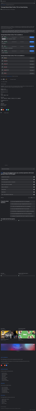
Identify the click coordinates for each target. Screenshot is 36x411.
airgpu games (3, 376)
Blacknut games (4, 378)
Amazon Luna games (4, 377)
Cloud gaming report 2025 (5, 392)
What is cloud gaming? (5, 388)
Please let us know (9, 76)
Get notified (31, 64)
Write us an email (4, 403)
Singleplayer (19, 98)
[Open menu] (34, 1)
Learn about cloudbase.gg (5, 363)
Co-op (2, 98)
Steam (2, 101)
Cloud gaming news (4, 390)
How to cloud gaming (5, 387)
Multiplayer (9, 98)
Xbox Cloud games (4, 379)
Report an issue (4, 400)
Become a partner (4, 401)
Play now (32, 37)
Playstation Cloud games (5, 380)
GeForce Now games (4, 374)
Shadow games (4, 375)
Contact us (3, 402)
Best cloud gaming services (5, 389)
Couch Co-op (5, 98)
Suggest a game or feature (5, 399)
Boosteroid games (4, 373)
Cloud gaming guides (4, 391)
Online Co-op (13, 98)
